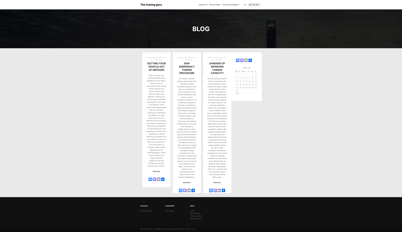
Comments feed (196, 216)
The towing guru (150, 4)
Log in (192, 211)
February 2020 (145, 211)
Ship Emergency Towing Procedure (187, 68)
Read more (156, 171)
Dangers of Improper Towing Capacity (217, 68)
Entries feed (194, 213)
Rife (141, 229)
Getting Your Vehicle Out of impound (156, 66)
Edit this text (254, 5)
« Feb (237, 93)
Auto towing (158, 59)
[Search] (245, 4)
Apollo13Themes (178, 229)
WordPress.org (195, 219)
